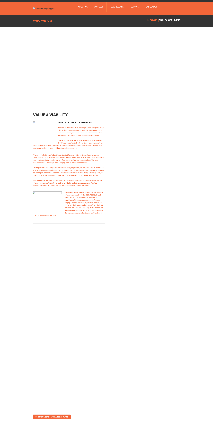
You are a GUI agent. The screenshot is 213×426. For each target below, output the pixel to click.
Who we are (169, 20)
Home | (153, 20)
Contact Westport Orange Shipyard (51, 417)
